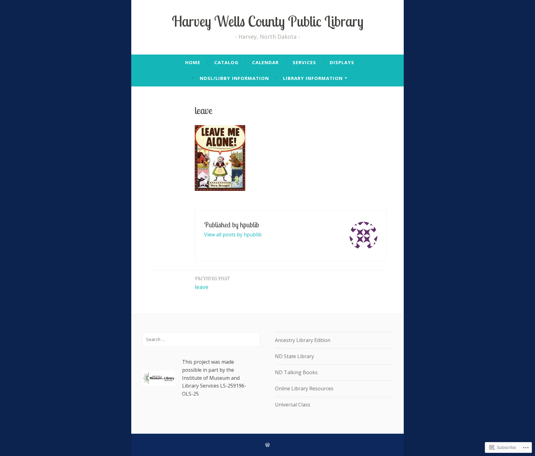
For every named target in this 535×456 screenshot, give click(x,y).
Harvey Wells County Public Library (267, 21)
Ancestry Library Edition (302, 340)
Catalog (226, 62)
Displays (342, 62)
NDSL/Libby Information (234, 78)
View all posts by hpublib (233, 234)
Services (304, 62)
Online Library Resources (304, 388)
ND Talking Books (296, 372)
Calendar (265, 62)
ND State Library (294, 356)
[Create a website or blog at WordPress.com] (267, 445)
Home (192, 62)
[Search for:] (201, 339)
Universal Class (292, 404)
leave (212, 283)
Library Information (313, 78)
